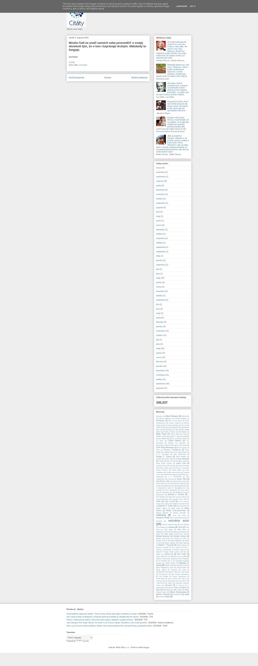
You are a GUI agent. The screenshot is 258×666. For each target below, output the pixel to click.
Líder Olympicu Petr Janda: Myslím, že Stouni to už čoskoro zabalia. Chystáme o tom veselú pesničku (107, 623)
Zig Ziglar (185, 594)
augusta (159, 181)
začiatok (176, 594)
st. (171, 561)
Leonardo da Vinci (177, 499)
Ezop (158, 450)
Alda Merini (185, 416)
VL (186, 581)
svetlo (184, 570)
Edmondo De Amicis (162, 445)
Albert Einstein (172, 416)
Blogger (146, 647)
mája (158, 216)
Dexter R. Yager (174, 436)
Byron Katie (175, 434)
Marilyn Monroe (161, 508)
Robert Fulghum (170, 543)
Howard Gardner (183, 465)
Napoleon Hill (161, 518)
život (168, 596)
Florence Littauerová (172, 450)
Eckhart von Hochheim (177, 443)
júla (157, 269)
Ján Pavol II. (161, 481)
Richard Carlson (179, 536)
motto (174, 515)
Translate (85, 641)
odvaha (171, 527)
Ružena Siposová (181, 549)
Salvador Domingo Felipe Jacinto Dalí (169, 552)
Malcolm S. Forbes (165, 506)
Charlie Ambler (177, 470)
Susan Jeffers (161, 570)
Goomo (158, 459)
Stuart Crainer (182, 567)
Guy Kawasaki (183, 459)
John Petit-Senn (164, 492)
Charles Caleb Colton (166, 468)
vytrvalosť (168, 585)
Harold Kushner (164, 461)
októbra (159, 199)
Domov (107, 77)
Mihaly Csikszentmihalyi (176, 510)
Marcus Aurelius (181, 506)
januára (159, 260)
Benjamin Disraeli (177, 427)
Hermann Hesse (161, 465)
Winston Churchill (163, 594)
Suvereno (174, 570)
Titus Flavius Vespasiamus (180, 574)
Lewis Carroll (169, 501)
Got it (193, 6)
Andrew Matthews (165, 418)
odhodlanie (162, 527)
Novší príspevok (76, 77)
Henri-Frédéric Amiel (180, 461)
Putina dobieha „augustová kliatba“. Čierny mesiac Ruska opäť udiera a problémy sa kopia (102, 614)
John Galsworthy (171, 490)
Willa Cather (178, 590)
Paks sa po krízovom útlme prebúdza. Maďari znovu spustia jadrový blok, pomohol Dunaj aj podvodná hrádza (109, 626)
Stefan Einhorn (170, 563)
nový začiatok (184, 524)
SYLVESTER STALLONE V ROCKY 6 (169, 572)
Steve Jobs (183, 565)
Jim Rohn (161, 483)
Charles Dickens (162, 470)
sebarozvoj (168, 554)
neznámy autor (178, 520)
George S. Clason (163, 456)
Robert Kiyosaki (184, 543)
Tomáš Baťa (160, 578)
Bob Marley (183, 432)
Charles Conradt (181, 468)
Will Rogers (167, 590)
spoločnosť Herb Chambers (180, 558)
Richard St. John (180, 538)
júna (158, 212)
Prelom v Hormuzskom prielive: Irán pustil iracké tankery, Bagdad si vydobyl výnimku (100, 620)
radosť (158, 534)
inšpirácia (182, 474)
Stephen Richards (171, 565)
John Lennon (184, 490)
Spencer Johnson (162, 558)
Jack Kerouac (169, 479)
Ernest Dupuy (182, 447)
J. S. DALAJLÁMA (175, 476)
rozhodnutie (167, 549)
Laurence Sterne (181, 497)
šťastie (187, 572)
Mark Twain (176, 508)
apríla (158, 185)
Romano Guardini (162, 547)
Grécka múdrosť (169, 459)
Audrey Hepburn (174, 423)
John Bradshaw (178, 486)
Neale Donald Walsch (177, 517)
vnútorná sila (160, 583)
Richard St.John (161, 540)
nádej (183, 515)
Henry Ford (181, 463)
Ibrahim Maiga (171, 474)
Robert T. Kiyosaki (166, 545)
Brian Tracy (161, 434)
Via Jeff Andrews (170, 581)
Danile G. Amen (161, 436)
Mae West (185, 504)
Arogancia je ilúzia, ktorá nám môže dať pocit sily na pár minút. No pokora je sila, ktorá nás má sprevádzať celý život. (177, 106)
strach (172, 567)
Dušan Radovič (175, 441)
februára (159, 322)
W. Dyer (179, 585)
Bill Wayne (169, 429)
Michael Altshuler (162, 513)
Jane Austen (174, 481)
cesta (184, 434)
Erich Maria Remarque (165, 447)
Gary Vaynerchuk (179, 454)
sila (185, 556)
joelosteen (167, 486)
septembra (160, 176)
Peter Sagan (168, 529)
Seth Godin (181, 554)
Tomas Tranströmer (179, 576)
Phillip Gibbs (181, 529)
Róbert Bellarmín (175, 540)
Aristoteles (160, 421)
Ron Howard (176, 547)
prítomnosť (183, 532)
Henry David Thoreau (164, 463)
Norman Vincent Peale (169, 524)
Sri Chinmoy (163, 561)
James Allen (181, 479)
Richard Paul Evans (163, 538)
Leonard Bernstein (162, 499)
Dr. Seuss (160, 440)
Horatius (172, 465)
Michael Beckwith (179, 513)
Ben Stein (166, 427)
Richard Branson (162, 536)
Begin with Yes (179, 425)
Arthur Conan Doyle (175, 420)
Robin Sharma (182, 545)
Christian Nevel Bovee (173, 472)
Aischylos (159, 416)
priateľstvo (159, 532)
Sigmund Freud (176, 556)
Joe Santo (180, 483)
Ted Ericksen (163, 574)
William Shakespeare (177, 592)
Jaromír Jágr (185, 481)
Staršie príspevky (139, 77)
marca (159, 168)
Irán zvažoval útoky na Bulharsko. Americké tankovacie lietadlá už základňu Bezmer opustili (103, 617)
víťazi (180, 581)
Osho (180, 527)
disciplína (186, 436)
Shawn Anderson (161, 556)
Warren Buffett (173, 587)
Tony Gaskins (173, 578)
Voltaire (170, 583)
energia (184, 445)
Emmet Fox (175, 445)
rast (185, 534)
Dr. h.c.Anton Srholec (180, 438)
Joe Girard (83, 65)
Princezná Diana (171, 532)
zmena (161, 596)
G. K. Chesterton (162, 454)
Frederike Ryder (181, 452)
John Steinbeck (177, 492)
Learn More (181, 6)
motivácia (161, 515)
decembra (160, 190)
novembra (160, 172)
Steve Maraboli (161, 567)
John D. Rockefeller (175, 488)
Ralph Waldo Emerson (172, 534)
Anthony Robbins (181, 418)
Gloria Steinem (181, 456)
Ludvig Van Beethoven (171, 504)
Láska (170, 497)
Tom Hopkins (163, 576)
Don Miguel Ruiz (164, 438)
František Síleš (168, 452)
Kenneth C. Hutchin (176, 495)
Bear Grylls (167, 425)
